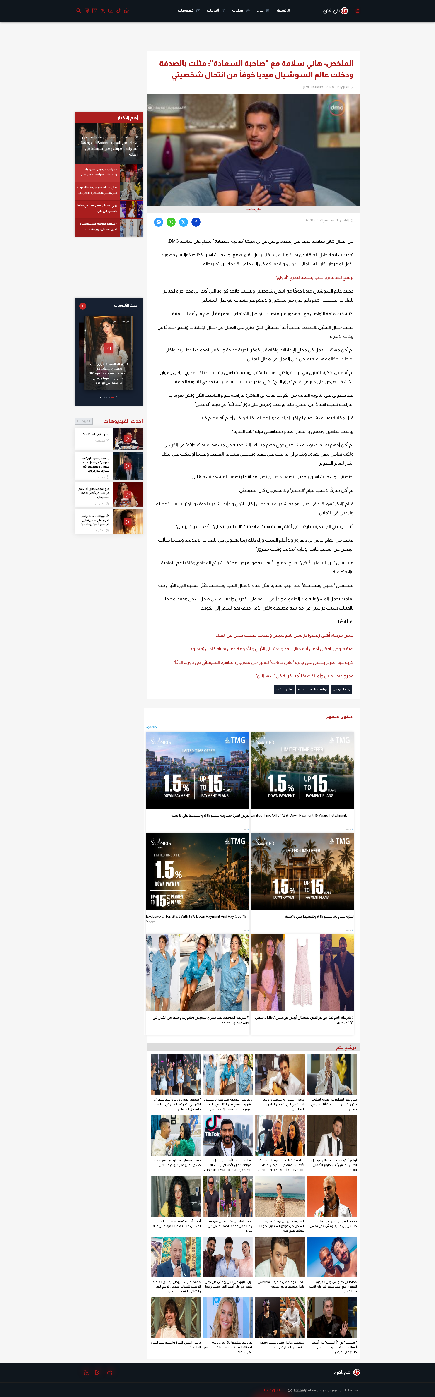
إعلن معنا (272, 1390)
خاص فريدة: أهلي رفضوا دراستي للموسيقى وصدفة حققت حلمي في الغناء (284, 635)
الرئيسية (283, 10)
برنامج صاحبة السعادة (312, 689)
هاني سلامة (284, 689)
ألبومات (213, 10)
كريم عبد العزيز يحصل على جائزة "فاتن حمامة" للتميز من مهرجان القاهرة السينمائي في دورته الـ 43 (263, 662)
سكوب (238, 10)
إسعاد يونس (341, 689)
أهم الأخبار (127, 117)
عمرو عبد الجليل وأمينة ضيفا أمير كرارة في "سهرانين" (304, 675)
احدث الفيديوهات (112, 421)
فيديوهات (186, 10)
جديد (260, 10)
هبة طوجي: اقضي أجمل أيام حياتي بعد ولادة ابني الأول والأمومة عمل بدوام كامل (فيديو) (272, 648)
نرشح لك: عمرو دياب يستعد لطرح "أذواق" (314, 277)
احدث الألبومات (126, 305)
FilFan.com (352, 1390)
